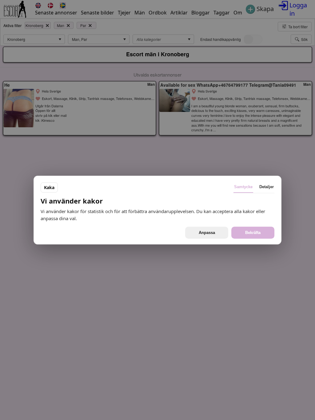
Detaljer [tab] (266, 186)
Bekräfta (253, 232)
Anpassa (207, 232)
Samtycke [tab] (243, 186)
